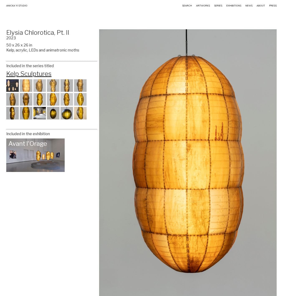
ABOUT (261, 5)
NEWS (248, 5)
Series (218, 5)
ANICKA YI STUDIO (16, 5)
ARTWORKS (203, 5)
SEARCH (187, 5)
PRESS (273, 5)
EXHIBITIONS (233, 5)
